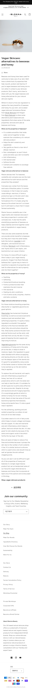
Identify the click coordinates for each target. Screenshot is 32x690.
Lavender (17, 241)
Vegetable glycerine (8, 344)
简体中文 (15, 670)
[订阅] (26, 511)
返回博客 (17, 487)
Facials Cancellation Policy (12, 580)
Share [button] (6, 72)
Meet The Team (8, 529)
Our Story (6, 524)
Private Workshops (9, 601)
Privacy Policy (8, 584)
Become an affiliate (9, 610)
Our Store (6, 563)
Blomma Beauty (13, 687)
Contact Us (7, 567)
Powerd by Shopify (21, 687)
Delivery (6, 571)
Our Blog (6, 533)
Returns (5, 576)
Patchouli (12, 246)
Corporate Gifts (8, 605)
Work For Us (7, 554)
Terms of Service (9, 589)
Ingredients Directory (10, 542)
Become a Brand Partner (11, 614)
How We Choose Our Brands (12, 546)
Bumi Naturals (10, 115)
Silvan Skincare (10, 113)
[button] (2, 14)
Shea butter (5, 313)
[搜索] (25, 14)
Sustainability (7, 550)
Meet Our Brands (9, 537)
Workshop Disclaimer (10, 593)
